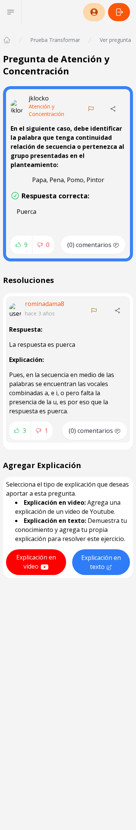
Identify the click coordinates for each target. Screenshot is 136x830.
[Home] (7, 40)
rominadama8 (44, 304)
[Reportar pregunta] (91, 109)
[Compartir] (113, 109)
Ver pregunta (115, 39)
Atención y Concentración (46, 110)
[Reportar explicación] (94, 310)
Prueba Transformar (55, 39)
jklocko (39, 98)
